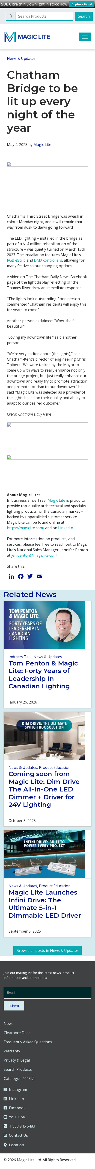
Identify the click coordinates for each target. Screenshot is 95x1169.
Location (16, 1145)
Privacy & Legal (17, 1060)
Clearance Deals (17, 1032)
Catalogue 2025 (18, 1078)
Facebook (17, 1107)
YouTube (17, 1117)
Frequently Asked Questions (28, 1041)
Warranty (12, 1051)
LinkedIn (65, 527)
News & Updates (21, 58)
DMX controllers (48, 260)
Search (84, 16)
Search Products (18, 1069)
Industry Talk (20, 656)
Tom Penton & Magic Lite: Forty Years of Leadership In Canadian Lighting (43, 674)
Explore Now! (81, 4)
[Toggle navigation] (84, 36)
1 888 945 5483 (22, 1126)
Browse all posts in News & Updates (47, 950)
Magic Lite (42, 144)
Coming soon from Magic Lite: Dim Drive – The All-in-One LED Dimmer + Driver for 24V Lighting (47, 789)
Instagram (18, 1089)
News (8, 1023)
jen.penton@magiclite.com (33, 555)
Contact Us (18, 1135)
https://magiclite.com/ (25, 527)
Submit (14, 1005)
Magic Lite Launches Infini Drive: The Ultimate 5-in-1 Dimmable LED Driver (45, 903)
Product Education (55, 767)
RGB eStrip (16, 260)
